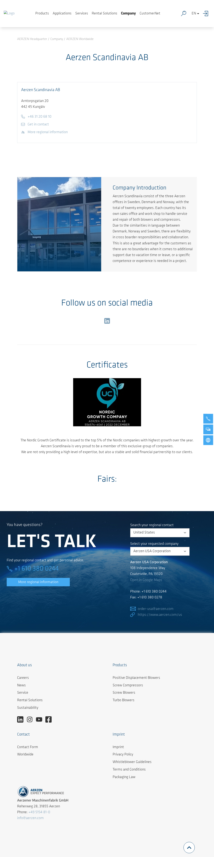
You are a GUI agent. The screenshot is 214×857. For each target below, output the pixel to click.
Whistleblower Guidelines (132, 762)
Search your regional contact (152, 525)
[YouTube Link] (40, 719)
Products (42, 13)
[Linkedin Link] (22, 719)
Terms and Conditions (129, 770)
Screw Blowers (124, 693)
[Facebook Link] (50, 719)
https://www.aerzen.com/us (160, 615)
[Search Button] (184, 13)
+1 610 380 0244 (36, 569)
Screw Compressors (128, 685)
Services (81, 13)
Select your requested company (154, 544)
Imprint (118, 747)
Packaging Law (124, 777)
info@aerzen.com (30, 818)
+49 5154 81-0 (39, 812)
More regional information (38, 582)
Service (22, 693)
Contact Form (27, 747)
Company (128, 13)
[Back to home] (9, 13)
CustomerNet (150, 13)
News (21, 685)
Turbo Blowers (123, 700)
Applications (62, 13)
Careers (23, 678)
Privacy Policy (123, 754)
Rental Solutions (104, 13)
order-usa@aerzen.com (155, 609)
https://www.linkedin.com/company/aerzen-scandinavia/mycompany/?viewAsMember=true (107, 321)
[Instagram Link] (31, 719)
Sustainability (27, 708)
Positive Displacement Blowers (136, 678)
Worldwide (25, 754)
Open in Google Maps (146, 580)
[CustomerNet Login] (206, 13)
